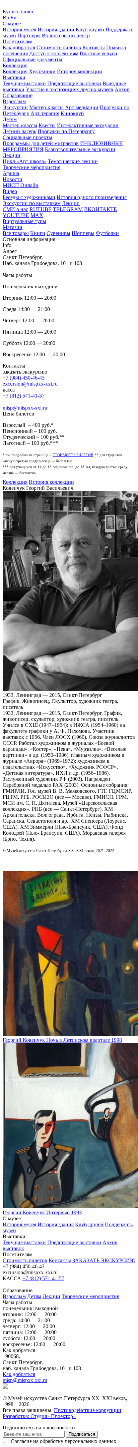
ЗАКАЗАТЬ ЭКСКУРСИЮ (103, 1260)
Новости (12, 179)
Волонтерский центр (66, 35)
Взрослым (14, 101)
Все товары (16, 233)
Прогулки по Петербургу (66, 131)
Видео (10, 191)
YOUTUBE (16, 215)
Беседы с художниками (29, 197)
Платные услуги (98, 53)
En (13, 17)
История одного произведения (92, 197)
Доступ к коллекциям (53, 53)
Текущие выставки (24, 83)
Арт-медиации (81, 107)
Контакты (93, 47)
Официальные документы (32, 59)
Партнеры (29, 35)
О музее (12, 23)
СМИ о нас (15, 209)
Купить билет (18, 11)
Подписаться (82, 1434)
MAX (36, 215)
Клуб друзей (90, 29)
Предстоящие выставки (74, 83)
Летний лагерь (19, 131)
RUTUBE (40, 209)
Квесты (47, 125)
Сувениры (58, 233)
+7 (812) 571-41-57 (24, 396)
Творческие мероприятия (31, 167)
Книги (37, 233)
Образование (17, 95)
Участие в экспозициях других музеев (69, 89)
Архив (122, 89)
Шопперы (83, 233)
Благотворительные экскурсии (80, 149)
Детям (10, 119)
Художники (42, 71)
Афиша (11, 173)
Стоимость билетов (59, 47)
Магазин (12, 227)
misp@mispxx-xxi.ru (25, 408)
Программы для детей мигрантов (41, 143)
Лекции (11, 155)
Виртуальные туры (24, 221)
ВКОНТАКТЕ (100, 209)
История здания (56, 1224)
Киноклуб (72, 113)
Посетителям (17, 41)
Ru (6, 17)
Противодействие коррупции (87, 1410)
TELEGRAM (68, 209)
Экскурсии (15, 107)
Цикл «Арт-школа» (25, 161)
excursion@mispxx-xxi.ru (30, 384)
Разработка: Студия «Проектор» (39, 1416)
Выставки (14, 77)
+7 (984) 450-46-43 (24, 378)
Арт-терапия (44, 113)
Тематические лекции (73, 161)
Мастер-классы (46, 107)
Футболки (107, 233)
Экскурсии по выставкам (32, 203)
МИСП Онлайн (21, 185)
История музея (19, 29)
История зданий (56, 29)
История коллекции (79, 71)
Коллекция (15, 65)
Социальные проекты (27, 137)
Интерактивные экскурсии (88, 125)
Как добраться (19, 47)
